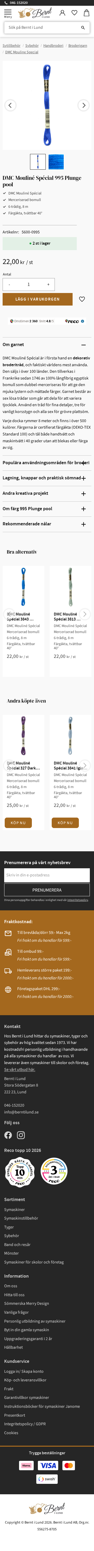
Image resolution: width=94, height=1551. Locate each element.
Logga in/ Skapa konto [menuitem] (24, 1371)
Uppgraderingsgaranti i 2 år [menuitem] (28, 1339)
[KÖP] (38, 299)
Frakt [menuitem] (8, 1389)
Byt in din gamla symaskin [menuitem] (26, 1330)
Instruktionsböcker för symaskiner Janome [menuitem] (42, 1406)
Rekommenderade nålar (27, 524)
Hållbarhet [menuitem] (13, 1347)
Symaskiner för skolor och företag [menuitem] (34, 1262)
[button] (8, 12)
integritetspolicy (77, 900)
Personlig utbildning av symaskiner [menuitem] (35, 1321)
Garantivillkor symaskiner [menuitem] (26, 1397)
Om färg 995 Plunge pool (27, 509)
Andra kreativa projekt (25, 493)
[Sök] (83, 27)
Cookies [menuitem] (11, 1433)
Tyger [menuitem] (9, 1227)
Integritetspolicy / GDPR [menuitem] (25, 1424)
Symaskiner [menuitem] (14, 1210)
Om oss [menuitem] (10, 1286)
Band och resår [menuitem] (17, 1245)
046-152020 (19, 3)
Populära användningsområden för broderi (46, 463)
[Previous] (10, 105)
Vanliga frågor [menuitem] (16, 1312)
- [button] (9, 284)
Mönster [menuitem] (11, 1253)
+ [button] (48, 284)
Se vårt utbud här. (19, 1069)
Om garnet (13, 345)
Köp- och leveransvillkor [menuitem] (25, 1380)
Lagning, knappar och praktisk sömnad (42, 478)
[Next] (83, 105)
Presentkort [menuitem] (14, 1415)
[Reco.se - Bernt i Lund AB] (54, 1171)
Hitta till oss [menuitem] (14, 1295)
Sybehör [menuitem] (11, 1236)
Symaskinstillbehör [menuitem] (21, 1218)
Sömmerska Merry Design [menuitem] (26, 1303)
